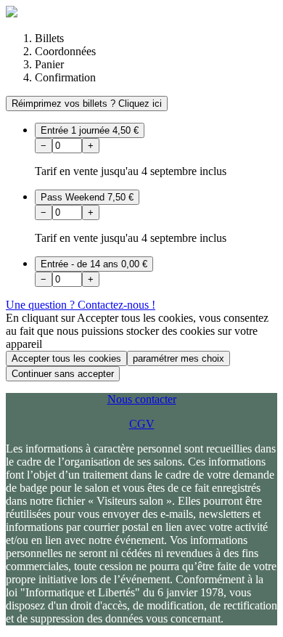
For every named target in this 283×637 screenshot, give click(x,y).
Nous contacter (141, 399)
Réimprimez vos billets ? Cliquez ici (87, 103)
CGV (142, 424)
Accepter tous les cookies (66, 358)
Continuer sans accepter (63, 373)
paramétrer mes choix (178, 358)
